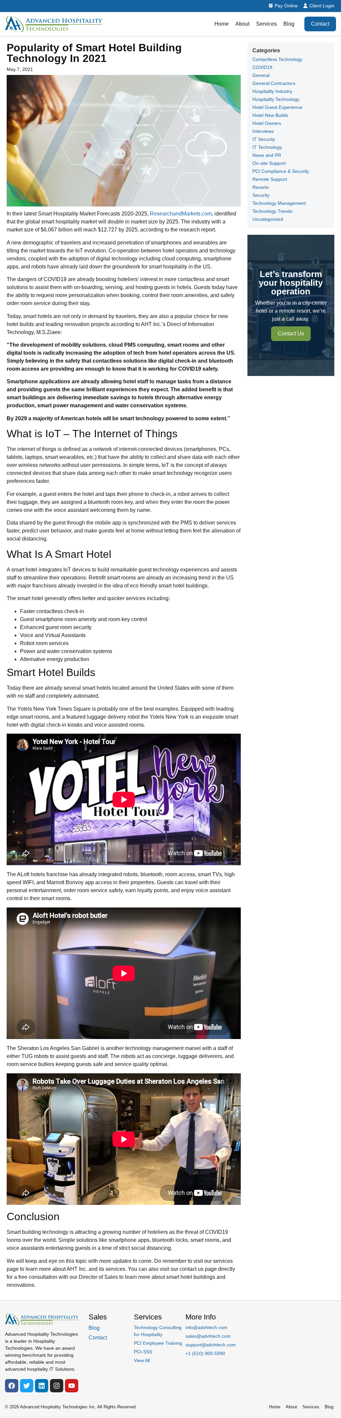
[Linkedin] (41, 1385)
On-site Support (269, 163)
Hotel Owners (266, 123)
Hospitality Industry (272, 91)
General (260, 75)
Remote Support (269, 179)
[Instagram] (56, 1385)
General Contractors (273, 83)
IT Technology (267, 147)
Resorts (260, 187)
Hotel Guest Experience (277, 107)
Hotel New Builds (270, 115)
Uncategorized (267, 219)
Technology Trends (272, 211)
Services (266, 24)
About (242, 24)
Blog (288, 24)
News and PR (266, 155)
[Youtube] (71, 1385)
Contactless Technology (277, 59)
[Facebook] (11, 1385)
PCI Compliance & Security (280, 171)
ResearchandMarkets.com (181, 213)
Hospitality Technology (275, 99)
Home (221, 24)
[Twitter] (26, 1385)
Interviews (263, 131)
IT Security (263, 139)
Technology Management (279, 203)
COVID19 (262, 67)
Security (260, 195)
